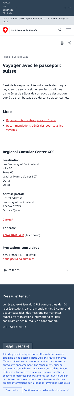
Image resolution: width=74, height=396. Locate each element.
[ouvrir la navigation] (69, 30)
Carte (6, 219)
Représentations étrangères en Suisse (31, 120)
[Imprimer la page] (62, 43)
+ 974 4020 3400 (13, 235)
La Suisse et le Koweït (24, 30)
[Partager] (69, 43)
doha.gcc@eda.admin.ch (19, 259)
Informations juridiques (56, 382)
